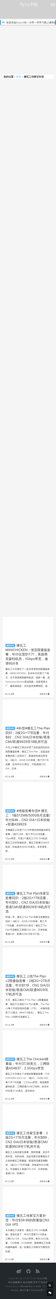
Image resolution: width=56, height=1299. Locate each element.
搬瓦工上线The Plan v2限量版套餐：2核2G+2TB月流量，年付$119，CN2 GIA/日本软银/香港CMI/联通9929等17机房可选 (27, 985)
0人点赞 (10, 694)
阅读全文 (44, 694)
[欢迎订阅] (38, 1272)
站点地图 (27, 1282)
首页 (18, 76)
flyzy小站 (29, 4)
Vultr (38, 1286)
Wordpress (26, 1286)
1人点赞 (10, 1181)
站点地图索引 (15, 1282)
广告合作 (43, 1282)
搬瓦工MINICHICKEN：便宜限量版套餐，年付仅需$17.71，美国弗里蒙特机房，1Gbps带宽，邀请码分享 (27, 654)
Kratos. (15, 1290)
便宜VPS (10, 645)
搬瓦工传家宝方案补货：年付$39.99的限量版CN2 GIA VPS (27, 1220)
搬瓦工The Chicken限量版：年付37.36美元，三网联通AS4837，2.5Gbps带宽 (27, 1063)
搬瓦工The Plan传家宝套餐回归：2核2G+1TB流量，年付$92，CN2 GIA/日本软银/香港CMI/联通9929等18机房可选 (28, 902)
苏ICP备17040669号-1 (32, 1290)
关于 (35, 1282)
